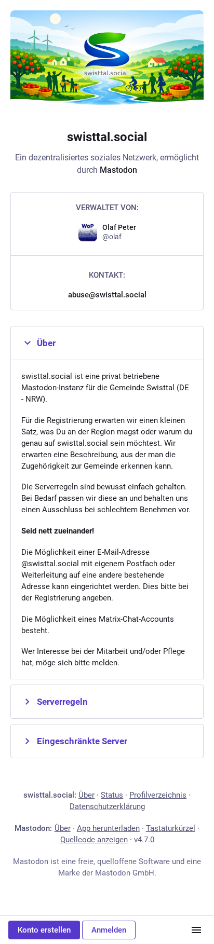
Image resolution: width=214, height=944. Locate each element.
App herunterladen (108, 828)
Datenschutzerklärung (107, 806)
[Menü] (196, 930)
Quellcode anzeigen (94, 839)
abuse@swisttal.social (107, 294)
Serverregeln (62, 701)
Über (46, 343)
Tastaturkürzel (170, 828)
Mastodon (118, 170)
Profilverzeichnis (157, 795)
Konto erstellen (44, 930)
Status (112, 795)
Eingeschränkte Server (82, 741)
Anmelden (108, 930)
